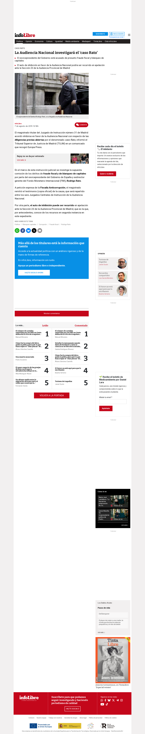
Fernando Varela (21, 386)
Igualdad (59, 41)
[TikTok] (107, 704)
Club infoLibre (111, 41)
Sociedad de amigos (70, 718)
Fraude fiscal (54, 224)
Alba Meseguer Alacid (23, 374)
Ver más (101, 632)
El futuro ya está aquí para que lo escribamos (68, 369)
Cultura (49, 41)
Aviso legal (83, 718)
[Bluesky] (109, 701)
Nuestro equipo (41, 718)
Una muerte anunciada (25, 357)
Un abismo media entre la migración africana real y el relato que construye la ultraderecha (27, 382)
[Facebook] (105, 700)
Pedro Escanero (21, 360)
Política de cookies (111, 718)
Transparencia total (116, 37)
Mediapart (86, 41)
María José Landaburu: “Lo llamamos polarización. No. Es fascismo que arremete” (104, 501)
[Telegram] (117, 701)
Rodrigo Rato (66, 224)
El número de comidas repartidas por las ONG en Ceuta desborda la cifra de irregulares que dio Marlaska (28, 333)
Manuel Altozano (22, 337)
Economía (39, 41)
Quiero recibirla (106, 174)
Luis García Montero (106, 278)
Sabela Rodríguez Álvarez (64, 349)
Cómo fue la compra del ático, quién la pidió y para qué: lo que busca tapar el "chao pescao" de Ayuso (28, 345)
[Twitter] (113, 701)
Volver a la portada (52, 395)
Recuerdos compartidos (104, 274)
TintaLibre (97, 41)
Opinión (29, 41)
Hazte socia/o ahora (34, 273)
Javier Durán (59, 384)
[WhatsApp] (102, 701)
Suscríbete (100, 34)
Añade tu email (105, 397)
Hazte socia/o (72, 709)
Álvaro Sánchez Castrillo (24, 349)
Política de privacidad (95, 718)
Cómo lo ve (102, 492)
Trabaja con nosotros (55, 718)
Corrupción (43, 224)
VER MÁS (124, 525)
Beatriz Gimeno (60, 373)
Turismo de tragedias (63, 381)
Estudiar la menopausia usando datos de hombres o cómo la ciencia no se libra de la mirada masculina (67, 345)
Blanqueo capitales (29, 224)
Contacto (31, 718)
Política (19, 41)
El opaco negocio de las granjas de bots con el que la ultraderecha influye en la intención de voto (28, 370)
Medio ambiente (72, 41)
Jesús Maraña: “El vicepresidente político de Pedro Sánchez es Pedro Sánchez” (104, 515)
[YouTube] (102, 704)
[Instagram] (121, 701)
